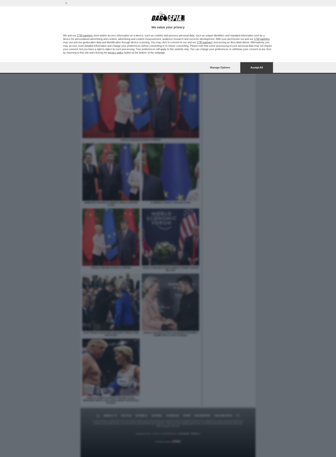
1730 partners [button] (85, 35)
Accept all (256, 67)
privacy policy (116, 52)
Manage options (220, 67)
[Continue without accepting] (66, 3)
